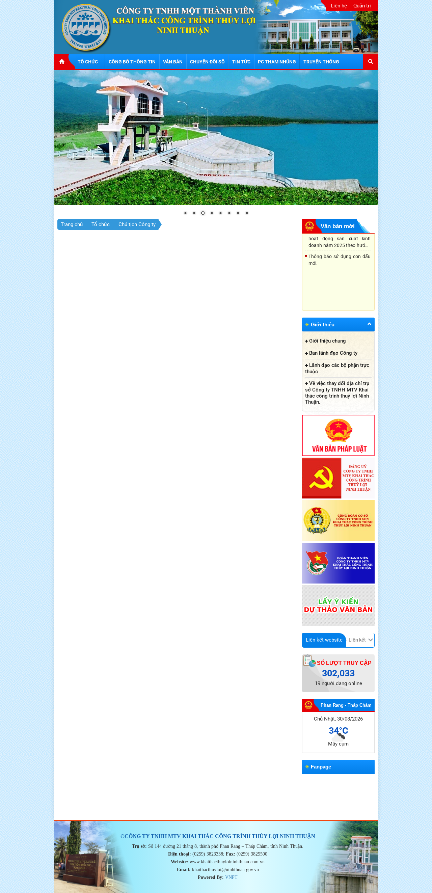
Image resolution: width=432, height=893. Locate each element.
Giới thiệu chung (327, 341)
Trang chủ (72, 224)
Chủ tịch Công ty (137, 224)
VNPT (231, 877)
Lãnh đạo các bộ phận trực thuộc (337, 368)
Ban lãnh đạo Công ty (333, 353)
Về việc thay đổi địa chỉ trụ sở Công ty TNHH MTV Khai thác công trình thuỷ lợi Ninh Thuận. (337, 392)
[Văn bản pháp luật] (338, 436)
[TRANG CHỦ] (65, 61)
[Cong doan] (338, 521)
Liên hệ (339, 6)
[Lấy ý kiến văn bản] (338, 606)
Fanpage (321, 766)
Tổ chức (100, 224)
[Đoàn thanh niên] (338, 564)
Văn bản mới (338, 226)
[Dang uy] (338, 479)
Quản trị (362, 6)
